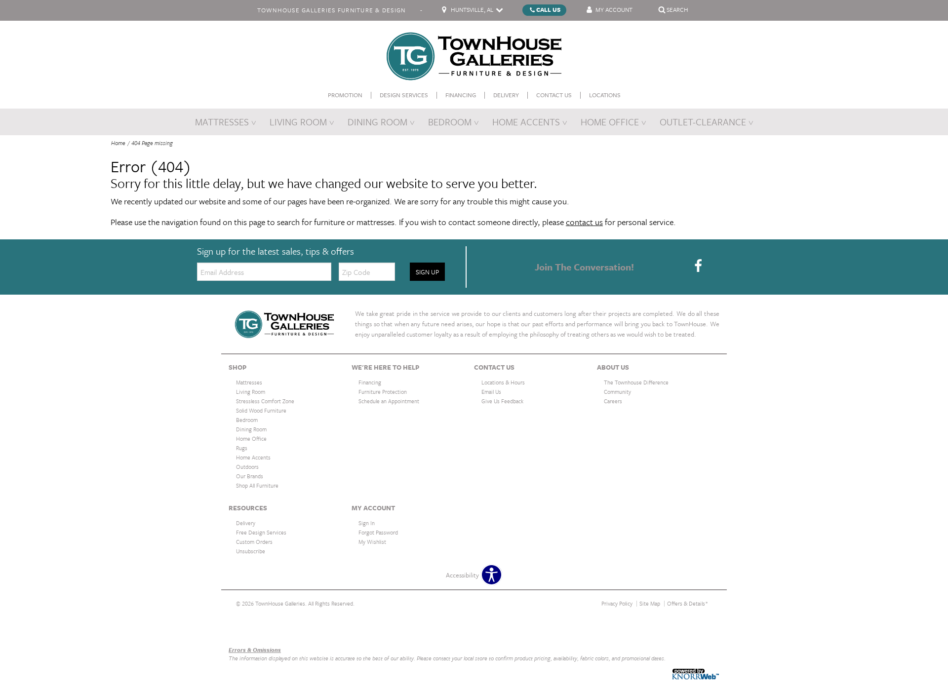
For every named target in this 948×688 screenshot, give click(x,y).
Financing (460, 95)
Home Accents (526, 121)
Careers (613, 401)
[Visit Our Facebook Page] (698, 266)
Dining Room (377, 121)
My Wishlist (372, 541)
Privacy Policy (616, 603)
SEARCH (677, 9)
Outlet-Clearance (703, 121)
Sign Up (427, 272)
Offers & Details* (687, 603)
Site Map (649, 603)
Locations (605, 95)
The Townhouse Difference (636, 382)
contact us (584, 222)
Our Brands (244, 628)
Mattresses (222, 121)
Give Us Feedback (502, 401)
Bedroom (450, 121)
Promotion (345, 95)
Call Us (548, 9)
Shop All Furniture (257, 485)
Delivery (506, 95)
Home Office (610, 121)
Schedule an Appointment (388, 401)
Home (118, 143)
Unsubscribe (250, 551)
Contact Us (554, 95)
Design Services (404, 95)
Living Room (298, 121)
